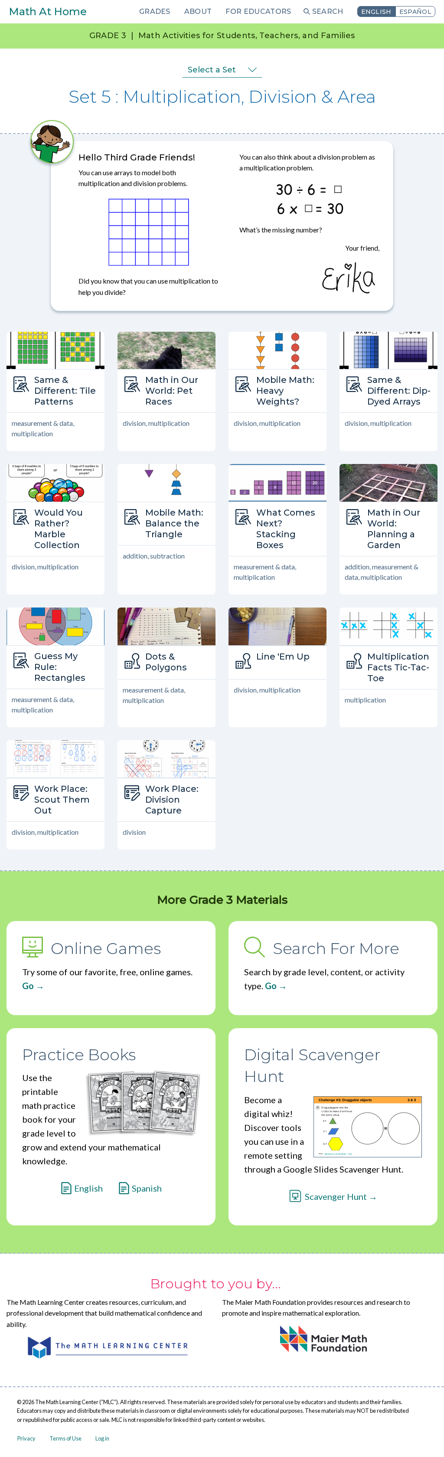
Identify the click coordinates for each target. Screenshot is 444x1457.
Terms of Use (65, 1438)
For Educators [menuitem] (258, 11)
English (376, 12)
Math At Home (48, 11)
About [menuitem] (198, 11)
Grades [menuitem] (154, 11)
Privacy (26, 1438)
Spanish (147, 1188)
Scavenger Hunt (336, 1196)
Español (415, 12)
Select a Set (212, 70)
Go (28, 985)
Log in (102, 1438)
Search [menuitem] (327, 11)
